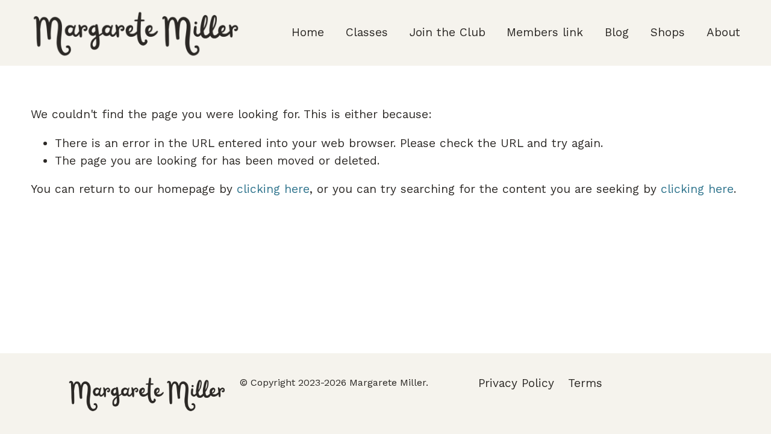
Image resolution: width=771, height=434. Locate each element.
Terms (585, 383)
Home (308, 32)
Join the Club (447, 32)
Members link (545, 32)
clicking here (273, 189)
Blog (617, 32)
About (723, 32)
